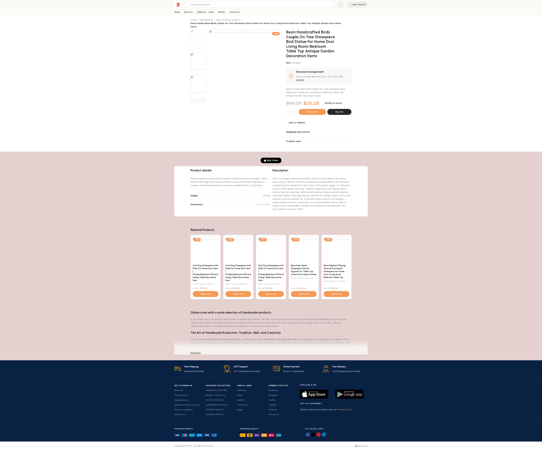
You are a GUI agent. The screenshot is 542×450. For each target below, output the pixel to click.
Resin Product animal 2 (228, 20)
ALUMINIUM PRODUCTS (217, 405)
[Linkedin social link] (324, 434)
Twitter (271, 400)
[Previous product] (346, 23)
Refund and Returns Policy (187, 405)
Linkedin (272, 405)
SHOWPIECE (207, 20)
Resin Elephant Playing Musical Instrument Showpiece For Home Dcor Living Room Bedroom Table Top (335, 271)
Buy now (339, 112)
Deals (239, 395)
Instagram (273, 395)
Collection (242, 390)
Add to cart (312, 112)
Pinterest (272, 409)
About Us (178, 390)
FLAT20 (300, 80)
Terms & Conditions (183, 409)
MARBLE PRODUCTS (215, 395)
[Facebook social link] (308, 434)
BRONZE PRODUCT (215, 409)
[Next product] (352, 23)
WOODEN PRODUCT (215, 414)
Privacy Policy (180, 395)
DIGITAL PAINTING (214, 400)
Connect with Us (278, 385)
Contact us (273, 414)
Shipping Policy (181, 400)
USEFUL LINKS (244, 385)
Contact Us (179, 414)
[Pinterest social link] (318, 434)
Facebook (273, 390)
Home (194, 20)
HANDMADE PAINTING (216, 390)
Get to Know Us (183, 385)
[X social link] (313, 434)
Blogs (239, 409)
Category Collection (218, 385)
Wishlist (240, 400)
